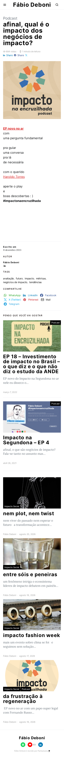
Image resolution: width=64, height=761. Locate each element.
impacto (29, 278)
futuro (19, 278)
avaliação (8, 278)
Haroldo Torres (14, 177)
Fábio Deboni (32, 4)
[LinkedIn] (40, 744)
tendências (35, 282)
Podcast (10, 18)
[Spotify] (23, 744)
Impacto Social (11, 506)
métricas (41, 278)
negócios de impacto (15, 282)
